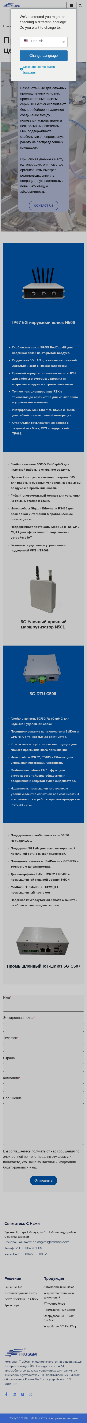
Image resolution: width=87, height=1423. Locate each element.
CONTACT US (43, 205)
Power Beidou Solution (21, 1299)
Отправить (43, 1180)
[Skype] (22, 1394)
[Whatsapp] (30, 1394)
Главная (9, 26)
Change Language (43, 56)
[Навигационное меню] (71, 5)
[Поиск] (80, 5)
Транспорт (11, 1305)
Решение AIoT (14, 1287)
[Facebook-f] (6, 1394)
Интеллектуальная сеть (20, 1293)
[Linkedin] (14, 1394)
